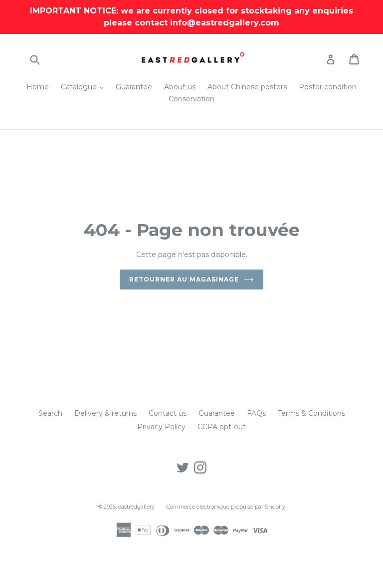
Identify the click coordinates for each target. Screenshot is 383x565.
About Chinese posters (247, 86)
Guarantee (134, 86)
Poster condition (328, 86)
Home (37, 86)
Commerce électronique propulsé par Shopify (226, 506)
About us (179, 86)
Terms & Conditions (311, 413)
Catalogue (85, 86)
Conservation (191, 98)
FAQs (256, 413)
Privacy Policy (161, 426)
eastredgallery (136, 506)
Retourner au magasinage (183, 279)
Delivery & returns (105, 413)
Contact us (168, 413)
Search (50, 413)
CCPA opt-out (221, 426)
